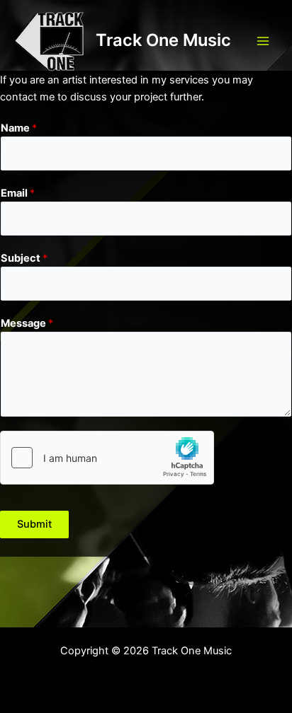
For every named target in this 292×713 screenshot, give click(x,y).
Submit (34, 524)
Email (18, 193)
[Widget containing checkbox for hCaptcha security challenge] (107, 458)
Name (19, 128)
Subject (24, 258)
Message (27, 323)
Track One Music (163, 40)
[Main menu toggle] (263, 41)
